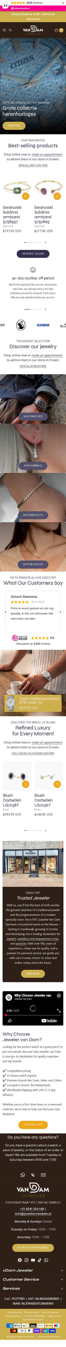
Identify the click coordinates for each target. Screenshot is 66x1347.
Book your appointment (33, 1247)
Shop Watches (33, 416)
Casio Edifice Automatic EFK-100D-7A (39, 700)
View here (14, 125)
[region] (33, 16)
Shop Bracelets (33, 515)
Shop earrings (33, 465)
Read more (33, 973)
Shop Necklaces (33, 564)
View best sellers (33, 253)
